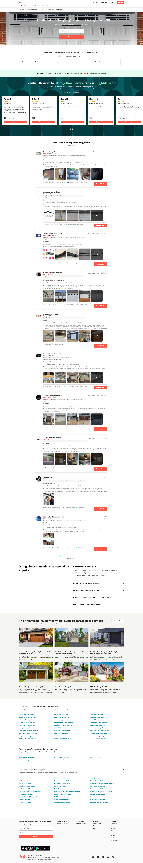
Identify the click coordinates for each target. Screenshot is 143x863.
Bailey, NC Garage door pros (61, 733)
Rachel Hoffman (94, 649)
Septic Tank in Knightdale (61, 789)
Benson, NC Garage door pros (98, 736)
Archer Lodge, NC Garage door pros (28, 730)
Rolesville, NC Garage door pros (27, 720)
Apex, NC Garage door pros (61, 720)
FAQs (94, 828)
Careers (113, 828)
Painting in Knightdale (25, 802)
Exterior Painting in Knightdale (62, 794)
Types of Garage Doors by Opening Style (32, 687)
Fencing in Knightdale (24, 789)
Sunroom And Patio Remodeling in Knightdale (102, 783)
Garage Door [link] (43, 9)
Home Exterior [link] (22, 9)
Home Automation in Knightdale (63, 757)
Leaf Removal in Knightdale (97, 786)
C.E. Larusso (58, 684)
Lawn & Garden (33, 6)
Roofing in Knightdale (24, 799)
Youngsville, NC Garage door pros (28, 736)
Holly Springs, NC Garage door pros (99, 730)
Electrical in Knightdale (60, 760)
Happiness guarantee (116, 838)
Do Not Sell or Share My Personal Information (49, 857)
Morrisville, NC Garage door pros (63, 725)
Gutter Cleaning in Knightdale (62, 799)
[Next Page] (87, 556)
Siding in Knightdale (95, 757)
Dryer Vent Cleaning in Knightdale (99, 797)
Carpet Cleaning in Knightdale (98, 789)
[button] (48, 174)
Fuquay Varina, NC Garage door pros (99, 733)
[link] (5, 118)
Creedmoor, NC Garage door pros (99, 722)
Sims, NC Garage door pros (97, 720)
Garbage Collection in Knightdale (27, 786)
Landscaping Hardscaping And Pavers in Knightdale (68, 791)
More (39, 6)
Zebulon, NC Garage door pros (27, 725)
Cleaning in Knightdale (96, 778)
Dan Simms (93, 684)
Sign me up (36, 836)
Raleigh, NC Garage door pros (27, 714)
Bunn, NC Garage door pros (61, 717)
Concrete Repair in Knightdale (98, 781)
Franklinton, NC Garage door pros (63, 736)
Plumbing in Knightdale (25, 778)
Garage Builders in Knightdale (27, 757)
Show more (104, 208)
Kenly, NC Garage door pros (97, 714)
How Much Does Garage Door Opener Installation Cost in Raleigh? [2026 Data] (70, 653)
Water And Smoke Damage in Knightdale (101, 791)
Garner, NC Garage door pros (26, 728)
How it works (114, 823)
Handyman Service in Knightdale (63, 781)
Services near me (61, 826)
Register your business (80, 823)
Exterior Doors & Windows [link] (33, 9)
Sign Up (120, 2)
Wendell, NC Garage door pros (27, 717)
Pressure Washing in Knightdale (62, 783)
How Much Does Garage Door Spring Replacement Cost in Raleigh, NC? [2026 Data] (106, 653)
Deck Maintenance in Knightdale (63, 797)
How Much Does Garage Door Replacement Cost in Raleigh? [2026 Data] (35, 653)
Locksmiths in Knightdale (25, 760)
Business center (78, 826)
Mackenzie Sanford (24, 649)
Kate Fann (21, 684)
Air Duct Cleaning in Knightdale (62, 802)
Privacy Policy (39, 855)
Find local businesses (62, 823)
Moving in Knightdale (60, 786)
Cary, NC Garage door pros (61, 714)
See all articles (118, 621)
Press (112, 830)
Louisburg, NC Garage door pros (98, 728)
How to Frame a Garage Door (64, 687)
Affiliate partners (115, 840)
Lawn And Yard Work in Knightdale (28, 797)
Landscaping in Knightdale (26, 794)
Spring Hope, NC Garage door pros (63, 738)
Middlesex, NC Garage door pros (27, 738)
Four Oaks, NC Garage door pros (98, 738)
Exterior (26, 6)
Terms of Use (31, 855)
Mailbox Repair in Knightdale (97, 799)
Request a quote (15, 122)
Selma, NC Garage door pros (61, 728)
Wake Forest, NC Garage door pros (28, 733)
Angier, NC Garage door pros (97, 725)
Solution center (97, 823)
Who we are (114, 826)
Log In (112, 2)
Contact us (113, 835)
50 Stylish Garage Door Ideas (99, 687)
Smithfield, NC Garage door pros (98, 717)
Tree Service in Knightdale (26, 781)
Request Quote (100, 184)
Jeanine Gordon (59, 649)
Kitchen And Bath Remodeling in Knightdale (30, 791)
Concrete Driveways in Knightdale (99, 802)
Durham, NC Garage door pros (62, 730)
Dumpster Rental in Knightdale (98, 794)
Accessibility (32, 857)
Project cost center (98, 826)
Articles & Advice (46, 6)
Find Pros (71, 37)
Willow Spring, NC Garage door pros (64, 722)
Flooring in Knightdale (25, 783)
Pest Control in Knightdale (61, 778)
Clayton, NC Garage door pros (27, 722)
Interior (21, 6)
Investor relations (115, 833)
